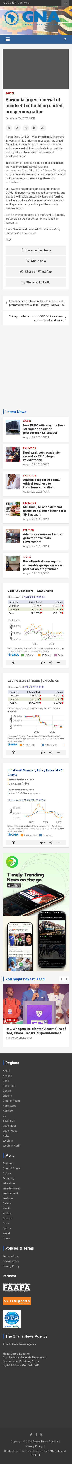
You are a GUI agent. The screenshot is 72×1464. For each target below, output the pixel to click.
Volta (6, 1135)
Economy (8, 1178)
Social (10, 93)
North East (9, 1105)
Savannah (9, 1120)
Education (29, 448)
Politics (28, 530)
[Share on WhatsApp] (26, 128)
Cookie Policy (11, 1261)
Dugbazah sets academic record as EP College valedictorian (41, 456)
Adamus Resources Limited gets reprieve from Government (43, 538)
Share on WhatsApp (38, 271)
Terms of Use (11, 1256)
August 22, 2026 (32, 437)
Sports (7, 1228)
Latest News (15, 412)
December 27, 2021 (17, 118)
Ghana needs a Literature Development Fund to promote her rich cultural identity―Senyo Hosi (37, 303)
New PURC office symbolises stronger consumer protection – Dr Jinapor (44, 429)
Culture (7, 1173)
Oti (4, 1115)
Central (7, 1090)
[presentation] (61, 979)
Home (6, 1238)
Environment (10, 1193)
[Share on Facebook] (9, 128)
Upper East (9, 1125)
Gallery (7, 1203)
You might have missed (25, 979)
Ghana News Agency (45, 1441)
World (6, 1233)
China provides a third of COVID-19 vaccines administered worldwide (36, 318)
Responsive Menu (65, 3)
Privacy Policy (11, 1266)
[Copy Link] (43, 128)
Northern (8, 1110)
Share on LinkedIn (38, 282)
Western (8, 1140)
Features (8, 1198)
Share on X (38, 261)
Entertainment (11, 1188)
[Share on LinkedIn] (34, 128)
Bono (6, 1080)
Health (7, 1208)
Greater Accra (11, 1100)
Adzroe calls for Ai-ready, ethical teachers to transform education (41, 483)
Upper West (10, 1130)
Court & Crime (11, 1168)
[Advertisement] (36, 369)
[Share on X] (17, 128)
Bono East (9, 1085)
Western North (11, 1145)
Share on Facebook (38, 250)
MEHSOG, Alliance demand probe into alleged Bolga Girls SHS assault (44, 510)
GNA (33, 118)
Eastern (7, 1095)
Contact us (11, 1451)
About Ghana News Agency (19, 1344)
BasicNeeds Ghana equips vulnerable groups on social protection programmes (43, 565)
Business (8, 1163)
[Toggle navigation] (7, 39)
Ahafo (6, 1070)
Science (7, 1218)
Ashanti (7, 1075)
